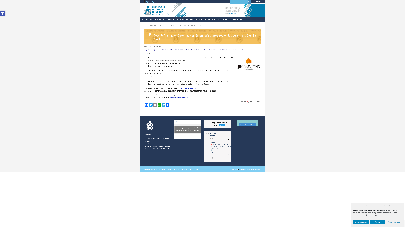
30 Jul (211, 138)
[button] (2, 13)
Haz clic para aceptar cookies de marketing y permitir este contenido (187, 129)
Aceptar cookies (361, 222)
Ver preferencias (394, 222)
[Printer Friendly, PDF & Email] (250, 101)
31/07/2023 (149, 46)
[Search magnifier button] (249, 2)
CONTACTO (258, 1)
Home (145, 25)
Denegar (378, 222)
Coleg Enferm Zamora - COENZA (217, 135)
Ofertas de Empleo (153, 25)
